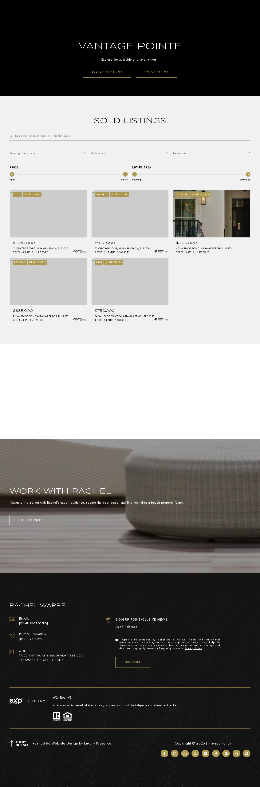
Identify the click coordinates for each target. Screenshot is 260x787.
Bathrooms (98, 153)
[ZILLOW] (246, 753)
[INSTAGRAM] (175, 753)
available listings (107, 72)
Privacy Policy (193, 648)
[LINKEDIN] (185, 753)
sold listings (156, 72)
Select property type (22, 153)
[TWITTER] (195, 753)
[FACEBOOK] (164, 753)
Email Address (126, 627)
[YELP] (236, 753)
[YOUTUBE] (205, 753)
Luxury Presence (97, 743)
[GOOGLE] (226, 753)
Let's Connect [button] (30, 520)
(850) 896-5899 (30, 639)
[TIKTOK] (216, 753)
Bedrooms (179, 153)
